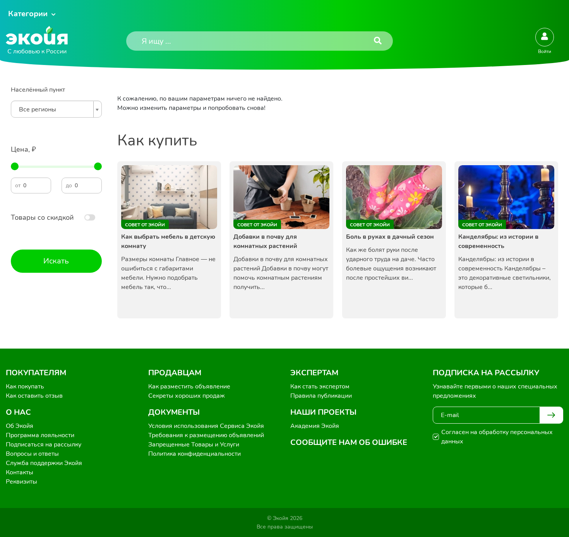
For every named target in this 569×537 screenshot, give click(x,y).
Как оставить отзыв (34, 396)
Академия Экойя (314, 426)
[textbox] (54, 109)
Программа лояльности (40, 435)
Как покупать (25, 386)
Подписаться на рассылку (43, 444)
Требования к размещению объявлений (206, 435)
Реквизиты (21, 481)
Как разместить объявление (189, 386)
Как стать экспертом (320, 386)
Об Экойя (19, 426)
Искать (56, 261)
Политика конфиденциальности (194, 454)
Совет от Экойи (145, 225)
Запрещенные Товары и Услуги (193, 444)
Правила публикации (321, 396)
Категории (28, 14)
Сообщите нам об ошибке (348, 442)
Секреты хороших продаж (186, 396)
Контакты (19, 472)
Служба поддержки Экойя (44, 463)
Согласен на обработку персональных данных (497, 437)
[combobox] (56, 109)
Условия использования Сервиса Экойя (206, 426)
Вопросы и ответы (32, 454)
